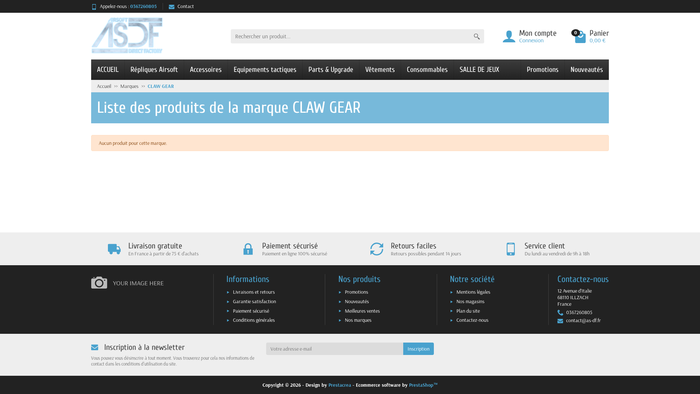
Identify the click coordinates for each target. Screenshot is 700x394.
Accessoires (206, 69)
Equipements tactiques (265, 69)
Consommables (427, 69)
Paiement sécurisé (251, 311)
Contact (186, 6)
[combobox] (350, 36)
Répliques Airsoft (154, 69)
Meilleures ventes (362, 311)
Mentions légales (473, 292)
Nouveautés (587, 69)
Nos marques (358, 320)
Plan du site (468, 311)
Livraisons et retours (254, 292)
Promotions (543, 69)
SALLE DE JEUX (479, 69)
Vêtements (380, 69)
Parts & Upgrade (330, 69)
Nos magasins (470, 301)
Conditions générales (254, 320)
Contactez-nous (472, 320)
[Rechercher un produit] (477, 36)
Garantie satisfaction (254, 301)
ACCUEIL (107, 69)
